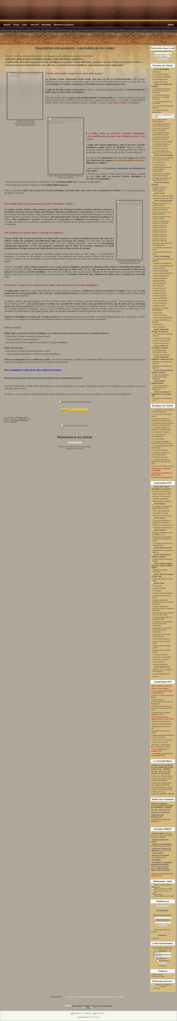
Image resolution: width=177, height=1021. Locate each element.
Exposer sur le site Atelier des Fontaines (162, 671)
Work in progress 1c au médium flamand (161, 213)
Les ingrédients (159, 162)
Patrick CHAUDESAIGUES (163, 266)
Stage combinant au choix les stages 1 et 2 (162, 534)
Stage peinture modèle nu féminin (161, 556)
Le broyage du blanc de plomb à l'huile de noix (161, 125)
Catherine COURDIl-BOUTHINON (160, 309)
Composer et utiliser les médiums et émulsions (161, 522)
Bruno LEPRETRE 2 (161, 301)
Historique (157, 72)
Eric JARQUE (158, 286)
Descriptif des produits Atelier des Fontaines (161, 175)
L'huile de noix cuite (160, 149)
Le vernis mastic (158, 439)
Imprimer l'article (82, 426)
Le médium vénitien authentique (160, 111)
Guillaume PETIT (159, 306)
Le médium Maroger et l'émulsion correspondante (161, 420)
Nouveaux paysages (161, 660)
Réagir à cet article (75, 442)
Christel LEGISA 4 (160, 303)
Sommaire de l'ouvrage (162, 338)
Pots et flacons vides (160, 742)
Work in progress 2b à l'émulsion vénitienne (161, 222)
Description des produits (161, 85)
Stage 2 (163, 518)
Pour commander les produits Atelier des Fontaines (160, 377)
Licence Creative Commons (102, 1006)
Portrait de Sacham (160, 665)
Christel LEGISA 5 (160, 315)
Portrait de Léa (158, 662)
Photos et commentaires (162, 516)
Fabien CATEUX (159, 268)
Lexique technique (160, 82)
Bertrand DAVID (159, 281)
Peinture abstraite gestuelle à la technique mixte (163, 614)
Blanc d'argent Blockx (160, 689)
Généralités (164, 69)
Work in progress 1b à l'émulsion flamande (161, 209)
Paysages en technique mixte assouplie (161, 635)
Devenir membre (162, 906)
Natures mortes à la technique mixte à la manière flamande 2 (163, 608)
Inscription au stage (160, 513)
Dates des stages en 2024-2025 (162, 575)
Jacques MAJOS (159, 283)
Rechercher (162, 59)
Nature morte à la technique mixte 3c (159, 235)
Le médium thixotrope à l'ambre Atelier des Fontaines (162, 442)
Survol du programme (161, 511)
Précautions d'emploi (160, 184)
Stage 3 (163, 530)
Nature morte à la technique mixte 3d (159, 240)
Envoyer (162, 925)
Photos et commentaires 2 (163, 528)
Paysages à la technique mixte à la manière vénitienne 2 (162, 630)
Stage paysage (166, 548)
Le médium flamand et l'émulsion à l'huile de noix (162, 152)
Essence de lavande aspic (162, 724)
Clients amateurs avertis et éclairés (162, 371)
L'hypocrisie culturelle (161, 355)
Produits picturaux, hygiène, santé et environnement (159, 189)
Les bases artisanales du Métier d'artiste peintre (162, 507)
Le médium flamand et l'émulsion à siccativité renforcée (161, 97)
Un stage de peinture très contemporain (162, 544)
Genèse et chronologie (162, 491)
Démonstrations (166, 201)
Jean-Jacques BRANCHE (163, 318)
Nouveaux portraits (160, 655)
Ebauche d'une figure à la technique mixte (162, 244)
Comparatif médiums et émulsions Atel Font (161, 179)
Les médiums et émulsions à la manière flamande (162, 159)
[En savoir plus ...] (99, 1013)
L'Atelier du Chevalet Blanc (162, 776)
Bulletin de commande (161, 341)
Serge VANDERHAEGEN (162, 273)
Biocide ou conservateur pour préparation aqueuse (161, 746)
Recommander (157, 894)
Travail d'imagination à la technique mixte (162, 618)
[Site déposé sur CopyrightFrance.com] (75, 410)
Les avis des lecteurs (161, 343)
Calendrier (157, 591)
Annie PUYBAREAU (160, 271)
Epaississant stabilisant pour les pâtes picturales (162, 736)
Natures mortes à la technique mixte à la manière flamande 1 (163, 602)
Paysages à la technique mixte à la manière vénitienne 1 (162, 624)
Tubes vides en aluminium (162, 740)
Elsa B (155, 676)
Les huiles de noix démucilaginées (159, 120)
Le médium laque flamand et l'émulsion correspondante (162, 424)
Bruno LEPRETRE (160, 298)
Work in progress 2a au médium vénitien (161, 218)
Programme (157, 586)
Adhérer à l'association (161, 496)
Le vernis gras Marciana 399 (163, 466)
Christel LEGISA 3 (160, 296)
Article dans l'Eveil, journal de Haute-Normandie (161, 780)
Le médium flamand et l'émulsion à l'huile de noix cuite (161, 462)
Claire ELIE (157, 313)
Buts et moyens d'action (162, 494)
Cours (162, 193)
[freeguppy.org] (77, 1013)
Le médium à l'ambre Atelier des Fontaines (160, 134)
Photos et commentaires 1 (163, 525)
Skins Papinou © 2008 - (81, 1006)
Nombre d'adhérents (161, 499)
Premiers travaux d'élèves (163, 593)
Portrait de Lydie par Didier (163, 196)
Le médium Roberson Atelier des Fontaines (161, 138)
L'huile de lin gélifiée (160, 450)
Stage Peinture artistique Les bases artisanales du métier (162, 539)
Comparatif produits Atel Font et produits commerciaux (161, 169)
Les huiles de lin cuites (161, 432)
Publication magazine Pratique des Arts (162, 358)
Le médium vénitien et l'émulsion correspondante (161, 429)
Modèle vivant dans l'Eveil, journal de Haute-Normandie (162, 788)
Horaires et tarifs (159, 588)
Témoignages (165, 256)
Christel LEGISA (159, 291)
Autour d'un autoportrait (162, 657)
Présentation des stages (162, 501)
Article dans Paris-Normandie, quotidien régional (162, 793)
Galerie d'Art (165, 667)
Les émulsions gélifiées (162, 77)
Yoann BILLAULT (159, 288)
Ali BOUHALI (158, 325)
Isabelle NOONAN (160, 278)
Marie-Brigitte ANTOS (161, 276)
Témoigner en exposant (162, 263)
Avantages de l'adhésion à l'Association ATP (161, 394)
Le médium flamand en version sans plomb (161, 145)
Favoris (169, 889)
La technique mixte (160, 79)
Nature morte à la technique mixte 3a (159, 226)
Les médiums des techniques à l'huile (159, 351)
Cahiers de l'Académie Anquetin (159, 347)
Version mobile (169, 896)
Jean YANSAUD (159, 327)
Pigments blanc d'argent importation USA (160, 714)
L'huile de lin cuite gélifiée (163, 142)
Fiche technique (159, 165)
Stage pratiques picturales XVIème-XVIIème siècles (162, 566)
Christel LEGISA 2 (160, 293)
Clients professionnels (158, 382)
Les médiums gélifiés (161, 74)
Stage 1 (163, 504)
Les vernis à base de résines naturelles (160, 129)
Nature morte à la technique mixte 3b (159, 231)
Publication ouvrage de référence (160, 330)
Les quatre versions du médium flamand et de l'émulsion (161, 91)
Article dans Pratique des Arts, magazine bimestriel (161, 784)
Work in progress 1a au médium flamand (161, 204)
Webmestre (156, 887)
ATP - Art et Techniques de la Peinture (161, 488)
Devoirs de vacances (161, 639)
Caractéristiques (166, 155)
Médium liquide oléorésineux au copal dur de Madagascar (162, 702)
